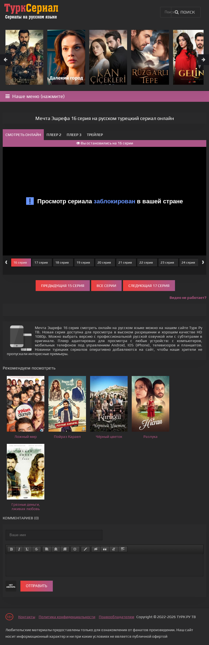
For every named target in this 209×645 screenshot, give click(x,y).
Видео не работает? (188, 297)
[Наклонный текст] (19, 549)
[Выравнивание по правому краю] (64, 549)
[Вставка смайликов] (75, 549)
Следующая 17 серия (149, 285)
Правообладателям (116, 617)
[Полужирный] (11, 549)
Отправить (36, 586)
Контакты (26, 617)
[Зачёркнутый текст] (36, 549)
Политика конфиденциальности (67, 617)
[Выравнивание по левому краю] (46, 549)
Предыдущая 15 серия (62, 285)
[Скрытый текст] (95, 549)
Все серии (106, 285)
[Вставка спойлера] (122, 549)
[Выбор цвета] (85, 549)
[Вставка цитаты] (104, 549)
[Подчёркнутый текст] (27, 549)
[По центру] (55, 549)
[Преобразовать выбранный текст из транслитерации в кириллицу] (113, 549)
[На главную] (31, 11)
